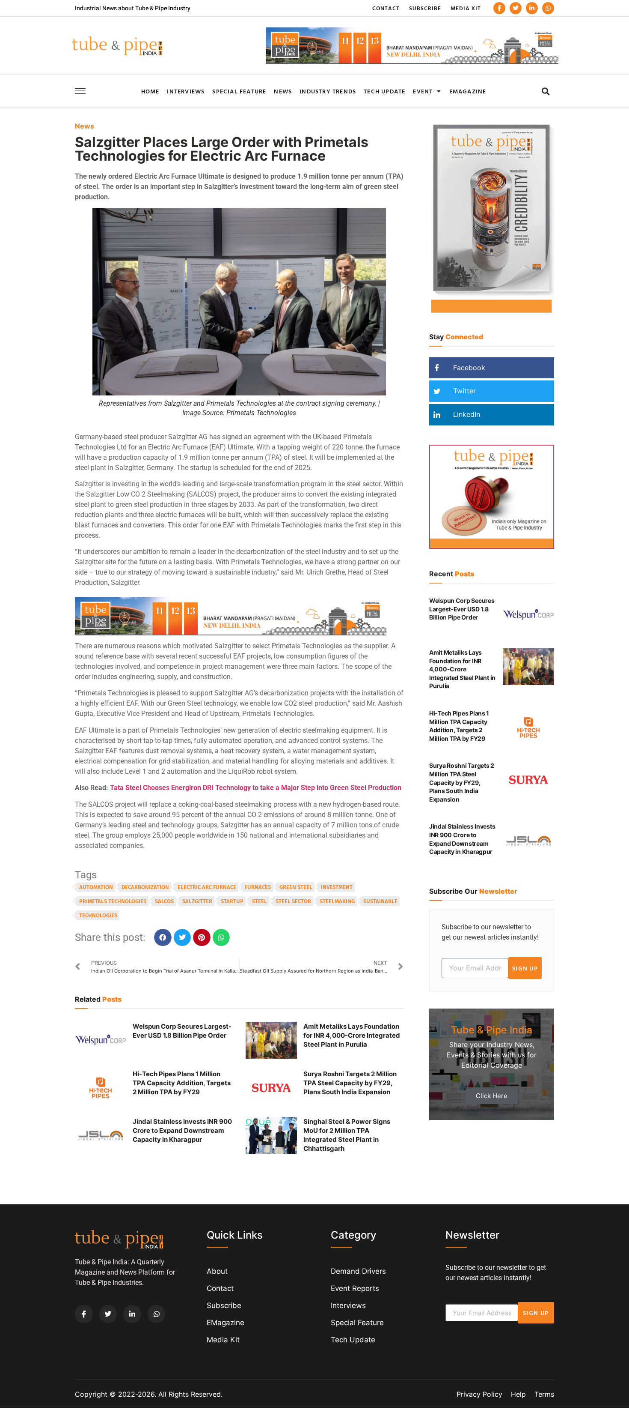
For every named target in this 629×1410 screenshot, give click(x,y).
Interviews (186, 91)
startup (232, 901)
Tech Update (384, 91)
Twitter (463, 390)
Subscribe (425, 8)
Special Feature (239, 91)
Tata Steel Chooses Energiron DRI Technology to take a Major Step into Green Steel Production (255, 788)
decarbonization (145, 887)
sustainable (380, 901)
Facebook (468, 367)
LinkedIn (465, 414)
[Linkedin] (532, 8)
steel (259, 901)
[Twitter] (516, 8)
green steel (295, 887)
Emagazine (468, 91)
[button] (545, 91)
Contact (386, 8)
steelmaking (337, 901)
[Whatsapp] (548, 8)
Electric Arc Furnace (207, 887)
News (283, 91)
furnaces (258, 887)
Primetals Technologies (112, 901)
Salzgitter (197, 901)
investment (337, 887)
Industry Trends (328, 91)
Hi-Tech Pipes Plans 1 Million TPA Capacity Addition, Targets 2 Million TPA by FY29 (182, 1083)
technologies (98, 915)
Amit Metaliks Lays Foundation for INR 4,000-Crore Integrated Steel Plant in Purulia (351, 1035)
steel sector (293, 901)
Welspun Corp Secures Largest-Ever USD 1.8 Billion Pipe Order (461, 609)
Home (150, 91)
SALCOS (164, 901)
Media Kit (466, 8)
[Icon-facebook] (499, 8)
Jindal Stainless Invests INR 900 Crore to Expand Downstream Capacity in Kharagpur (182, 1130)
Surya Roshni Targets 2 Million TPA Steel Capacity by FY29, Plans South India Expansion (350, 1083)
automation (96, 887)
